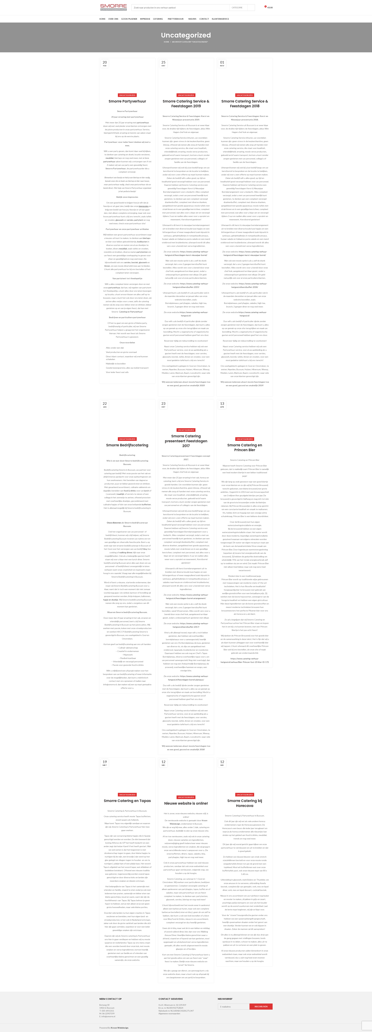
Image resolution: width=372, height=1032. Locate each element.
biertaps (146, 238)
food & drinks (130, 490)
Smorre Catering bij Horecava (244, 803)
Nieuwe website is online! (186, 803)
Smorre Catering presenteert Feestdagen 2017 (186, 441)
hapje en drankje (110, 599)
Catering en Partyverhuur (130, 311)
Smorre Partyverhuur (127, 101)
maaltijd (120, 494)
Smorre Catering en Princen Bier (244, 447)
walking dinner (125, 552)
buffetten (146, 504)
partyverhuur (143, 122)
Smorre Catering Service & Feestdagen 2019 (186, 104)
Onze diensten (114, 522)
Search (251, 7)
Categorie (237, 7)
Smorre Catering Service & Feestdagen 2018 (244, 104)
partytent (138, 220)
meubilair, (123, 248)
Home (166, 42)
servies (130, 220)
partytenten (142, 252)
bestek (135, 262)
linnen (107, 266)
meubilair (110, 158)
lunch (146, 490)
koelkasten (142, 241)
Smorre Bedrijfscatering (127, 445)
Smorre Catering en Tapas (127, 800)
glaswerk (120, 220)
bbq (145, 549)
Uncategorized (127, 95)
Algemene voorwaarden (169, 1013)
